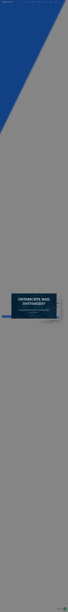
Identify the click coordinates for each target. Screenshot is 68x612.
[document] (34, 306)
